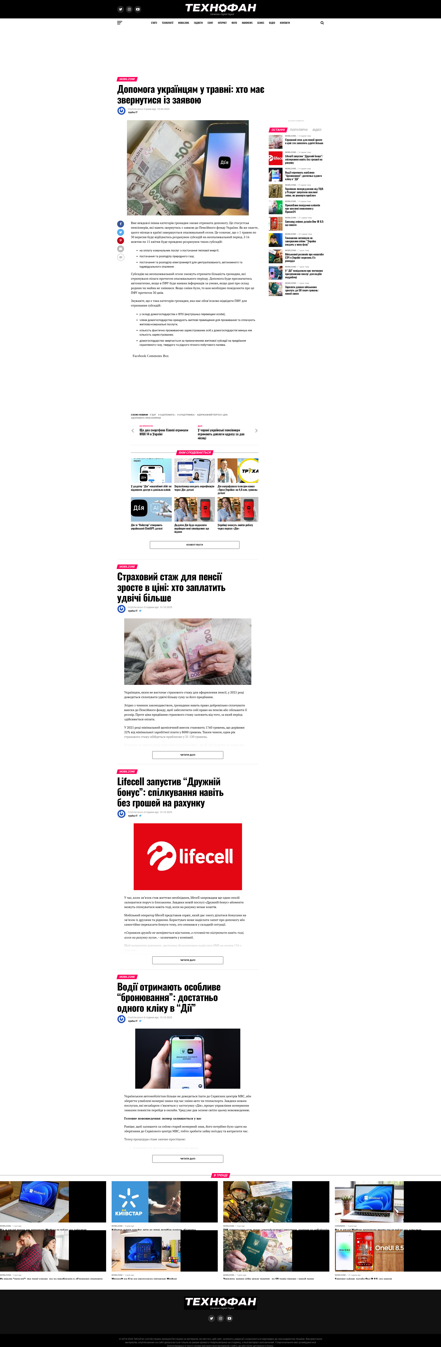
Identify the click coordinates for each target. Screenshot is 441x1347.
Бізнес (260, 22)
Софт (210, 22)
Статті (154, 22)
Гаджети (198, 22)
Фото (234, 22)
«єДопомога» (167, 415)
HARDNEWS (247, 22)
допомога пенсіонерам (146, 418)
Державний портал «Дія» (213, 415)
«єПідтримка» (186, 415)
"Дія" (153, 415)
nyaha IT (133, 112)
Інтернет (222, 22)
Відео (272, 22)
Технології (167, 22)
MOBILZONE (183, 22)
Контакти (285, 22)
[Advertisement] (103, 51)
